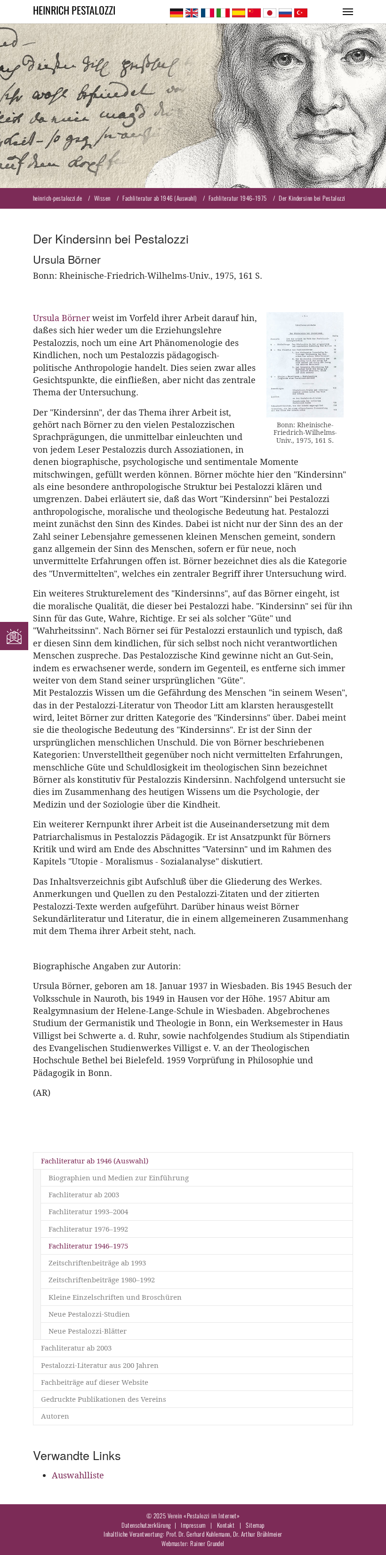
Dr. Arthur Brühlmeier (257, 1534)
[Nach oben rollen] (364, 1533)
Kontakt (225, 1525)
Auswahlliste (78, 1475)
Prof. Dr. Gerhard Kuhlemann (198, 1534)
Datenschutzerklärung (146, 1525)
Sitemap (255, 1525)
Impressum (193, 1525)
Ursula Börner (61, 318)
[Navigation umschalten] (348, 12)
